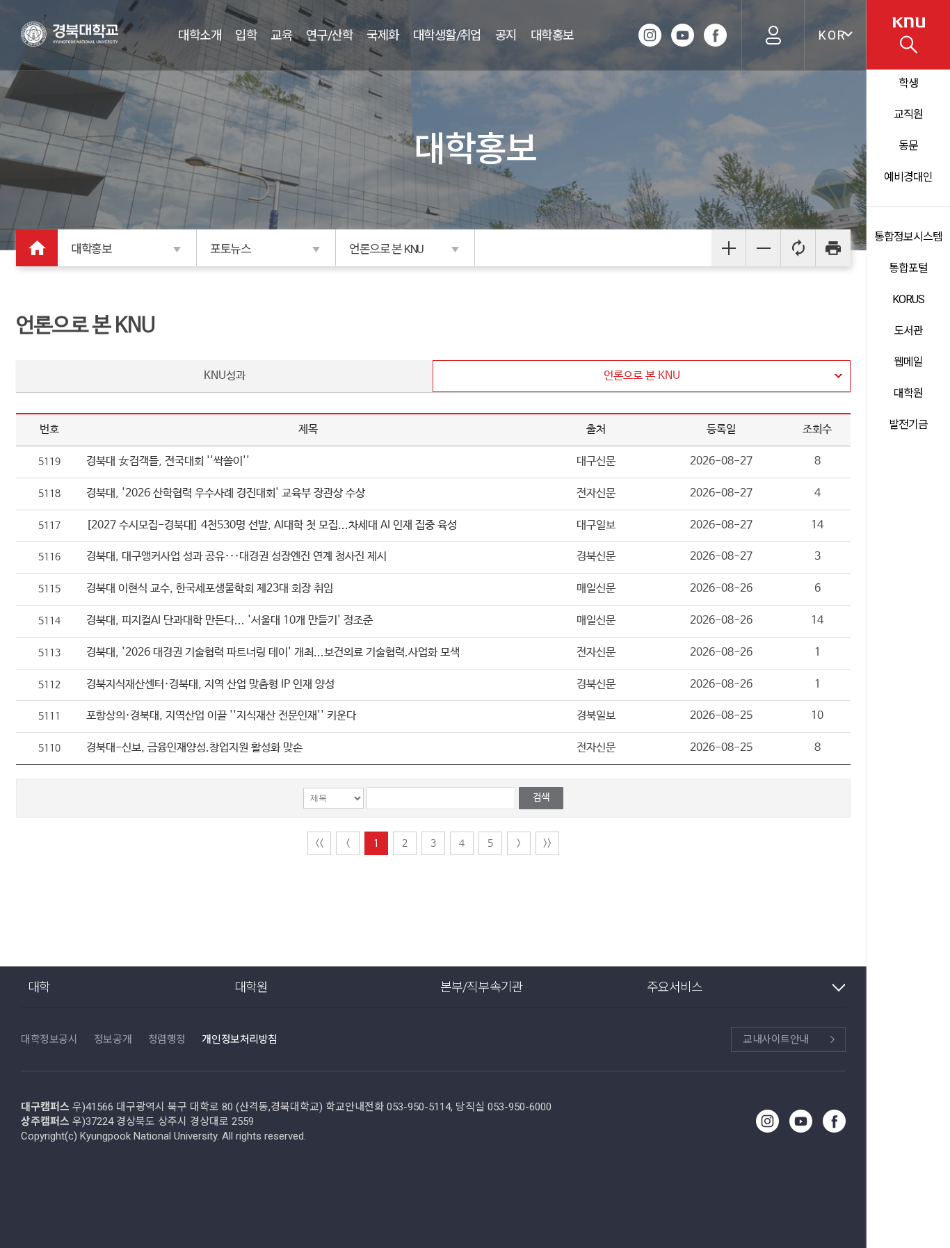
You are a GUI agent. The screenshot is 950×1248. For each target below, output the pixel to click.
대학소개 (199, 35)
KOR (832, 35)
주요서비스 (675, 987)
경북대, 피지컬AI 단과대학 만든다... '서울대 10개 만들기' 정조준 (229, 620)
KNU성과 (224, 375)
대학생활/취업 (447, 35)
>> (547, 843)
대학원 (908, 393)
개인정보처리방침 (239, 1039)
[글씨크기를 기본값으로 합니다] (798, 247)
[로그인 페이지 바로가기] (772, 35)
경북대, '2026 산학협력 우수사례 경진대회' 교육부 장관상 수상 (225, 493)
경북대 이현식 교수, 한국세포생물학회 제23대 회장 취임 (209, 588)
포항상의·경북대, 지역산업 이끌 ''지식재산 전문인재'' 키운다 (221, 715)
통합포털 (908, 268)
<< (319, 843)
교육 (281, 35)
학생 (908, 83)
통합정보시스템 (908, 236)
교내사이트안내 (776, 1039)
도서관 (908, 330)
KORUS (908, 299)
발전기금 (908, 424)
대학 (39, 987)
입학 (246, 35)
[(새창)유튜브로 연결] (682, 35)
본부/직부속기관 (481, 987)
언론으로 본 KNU (386, 249)
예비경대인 (908, 177)
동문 (908, 145)
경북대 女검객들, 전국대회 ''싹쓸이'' (168, 461)
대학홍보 (552, 35)
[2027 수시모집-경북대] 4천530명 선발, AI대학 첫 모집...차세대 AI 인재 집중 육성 (271, 525)
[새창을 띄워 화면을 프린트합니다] (833, 247)
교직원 (908, 114)
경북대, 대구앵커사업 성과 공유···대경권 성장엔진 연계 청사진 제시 (236, 556)
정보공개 (112, 1039)
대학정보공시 (49, 1039)
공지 (506, 35)
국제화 (382, 35)
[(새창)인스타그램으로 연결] (650, 35)
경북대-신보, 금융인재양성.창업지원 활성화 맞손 (194, 747)
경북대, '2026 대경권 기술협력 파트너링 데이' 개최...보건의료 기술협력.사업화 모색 (273, 652)
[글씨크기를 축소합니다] (763, 247)
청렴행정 (167, 1039)
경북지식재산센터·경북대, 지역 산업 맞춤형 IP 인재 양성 (210, 684)
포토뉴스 (230, 249)
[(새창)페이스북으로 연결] (715, 35)
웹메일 (908, 361)
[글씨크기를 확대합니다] (728, 247)
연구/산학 (329, 35)
